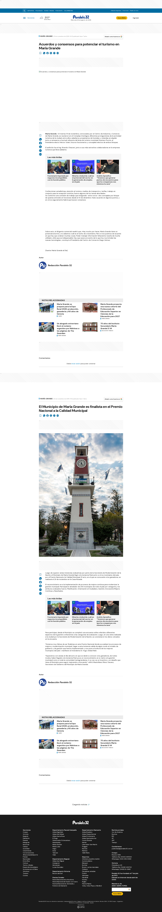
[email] (54, 53)
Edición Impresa (116, 10)
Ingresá (136, 18)
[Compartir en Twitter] (51, 53)
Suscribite (122, 18)
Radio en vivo (134, 10)
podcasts (59, 11)
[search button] (24, 10)
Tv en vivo (126, 10)
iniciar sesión (75, 364)
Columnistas (68, 11)
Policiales (39, 11)
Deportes (30, 11)
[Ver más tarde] (40, 53)
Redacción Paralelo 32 (60, 265)
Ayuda (91, 903)
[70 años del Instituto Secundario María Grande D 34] (90, 327)
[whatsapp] (44, 53)
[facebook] (47, 53)
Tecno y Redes (49, 11)
